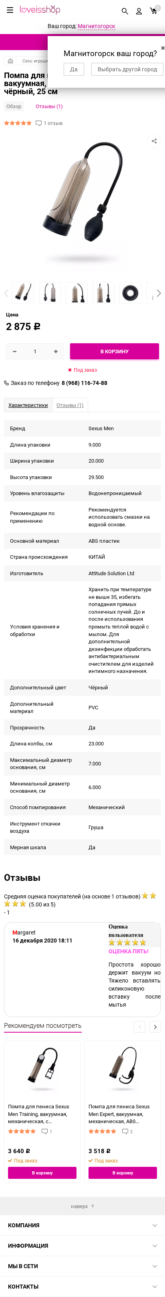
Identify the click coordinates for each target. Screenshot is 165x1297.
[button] (159, 293)
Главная (10, 61)
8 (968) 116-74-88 (84, 383)
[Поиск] (125, 10)
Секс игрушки (36, 61)
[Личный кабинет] (139, 10)
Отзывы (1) (49, 106)
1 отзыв (53, 123)
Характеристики (28, 405)
